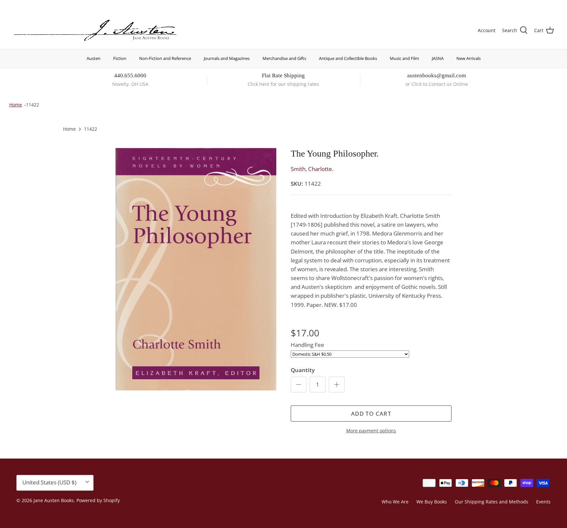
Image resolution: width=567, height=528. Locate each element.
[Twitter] (15, 5)
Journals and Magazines (227, 58)
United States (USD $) (523, 6)
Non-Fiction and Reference (165, 58)
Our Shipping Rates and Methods (491, 502)
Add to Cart (371, 413)
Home (15, 105)
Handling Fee (307, 345)
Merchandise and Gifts (284, 58)
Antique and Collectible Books (348, 58)
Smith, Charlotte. (312, 169)
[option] (196, 269)
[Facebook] (25, 5)
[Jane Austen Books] (95, 30)
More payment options (371, 431)
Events (543, 502)
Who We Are (395, 502)
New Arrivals (468, 58)
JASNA (438, 58)
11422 (32, 105)
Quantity (303, 370)
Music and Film (404, 58)
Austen (93, 58)
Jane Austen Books (53, 500)
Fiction (119, 58)
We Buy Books (431, 502)
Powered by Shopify (98, 500)
